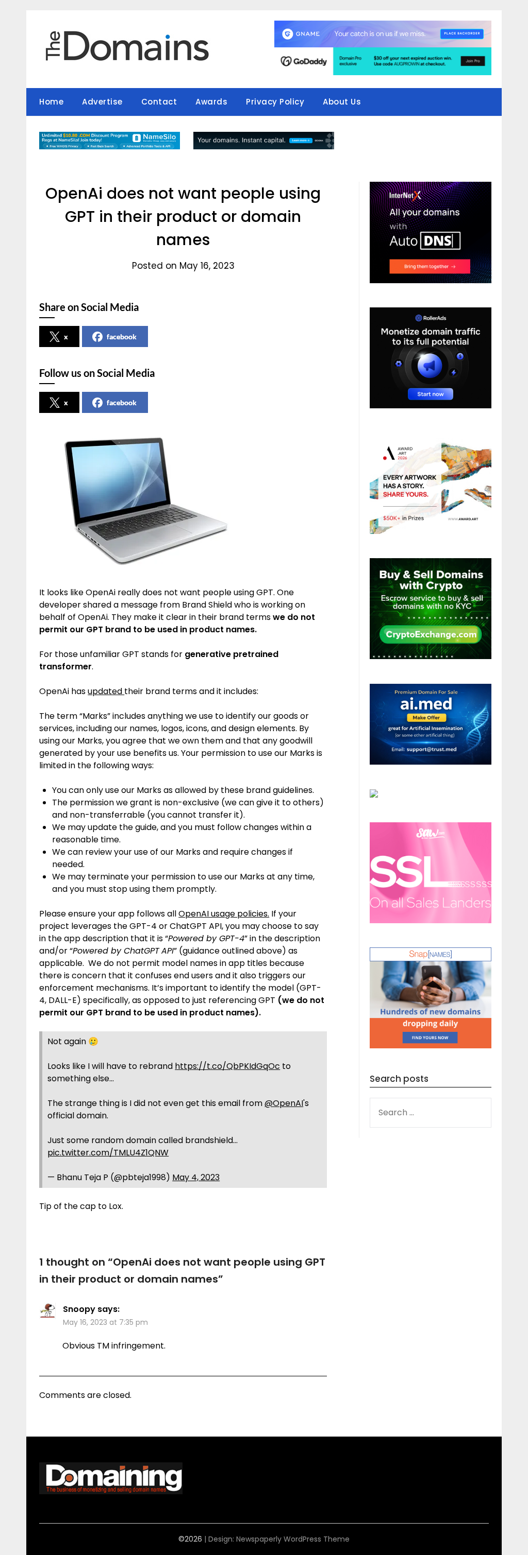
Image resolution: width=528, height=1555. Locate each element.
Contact (159, 101)
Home (51, 101)
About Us (342, 101)
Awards (211, 101)
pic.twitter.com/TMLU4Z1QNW (108, 1153)
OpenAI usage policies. (223, 914)
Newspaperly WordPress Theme (293, 1539)
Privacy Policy (275, 101)
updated (106, 691)
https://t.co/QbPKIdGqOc (227, 1066)
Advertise (102, 101)
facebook (122, 336)
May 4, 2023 (196, 1177)
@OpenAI (284, 1103)
